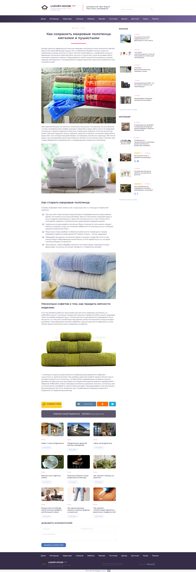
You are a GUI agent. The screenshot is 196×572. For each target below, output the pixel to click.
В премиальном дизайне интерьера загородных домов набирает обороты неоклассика (144, 127)
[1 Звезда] (82, 414)
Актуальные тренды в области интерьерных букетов (142, 173)
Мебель (43, 472)
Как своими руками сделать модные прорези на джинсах (78, 510)
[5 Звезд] (89, 414)
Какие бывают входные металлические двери (143, 99)
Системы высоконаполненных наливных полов (142, 69)
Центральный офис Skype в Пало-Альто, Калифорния (98, 8)
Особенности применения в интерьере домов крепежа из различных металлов (144, 142)
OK (109, 570)
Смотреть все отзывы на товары (128, 109)
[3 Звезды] (86, 414)
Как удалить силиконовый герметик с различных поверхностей (104, 510)
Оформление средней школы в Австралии (77, 444)
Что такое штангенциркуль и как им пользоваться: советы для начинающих (144, 54)
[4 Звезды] (87, 414)
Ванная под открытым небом (51, 477)
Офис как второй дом (102, 443)
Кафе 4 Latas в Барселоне (52, 443)
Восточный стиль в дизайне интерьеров (142, 156)
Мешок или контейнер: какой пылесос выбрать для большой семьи (51, 510)
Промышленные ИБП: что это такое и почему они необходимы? (144, 84)
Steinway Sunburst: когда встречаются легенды (77, 477)
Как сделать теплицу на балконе (103, 477)
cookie (103, 570)
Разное (43, 439)
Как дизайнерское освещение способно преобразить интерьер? (143, 188)
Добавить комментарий (53, 545)
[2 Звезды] (84, 414)
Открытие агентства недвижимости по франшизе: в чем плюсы (143, 38)
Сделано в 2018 (142, 564)
